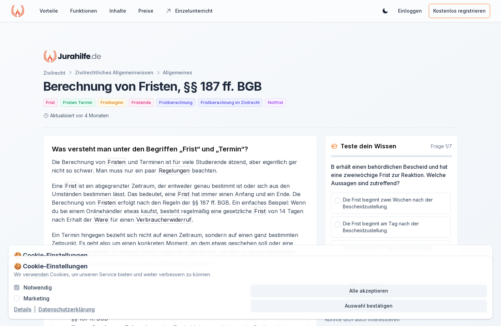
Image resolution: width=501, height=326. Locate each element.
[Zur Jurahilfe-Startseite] (72, 56)
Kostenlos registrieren (459, 11)
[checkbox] (337, 200)
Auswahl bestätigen (369, 306)
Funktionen (83, 11)
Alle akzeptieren (368, 291)
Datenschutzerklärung (67, 309)
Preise (145, 11)
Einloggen (410, 11)
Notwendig (38, 287)
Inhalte (117, 11)
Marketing (36, 298)
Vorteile (49, 11)
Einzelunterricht (194, 11)
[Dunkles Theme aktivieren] (385, 11)
